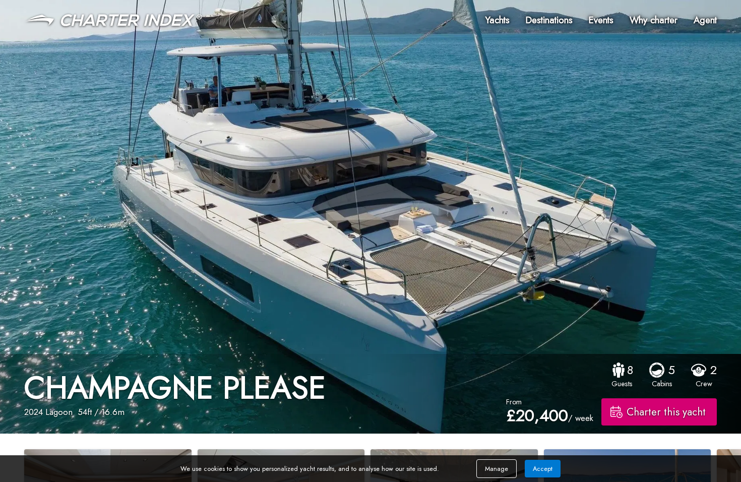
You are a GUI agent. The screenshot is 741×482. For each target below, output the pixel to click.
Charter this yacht (666, 411)
